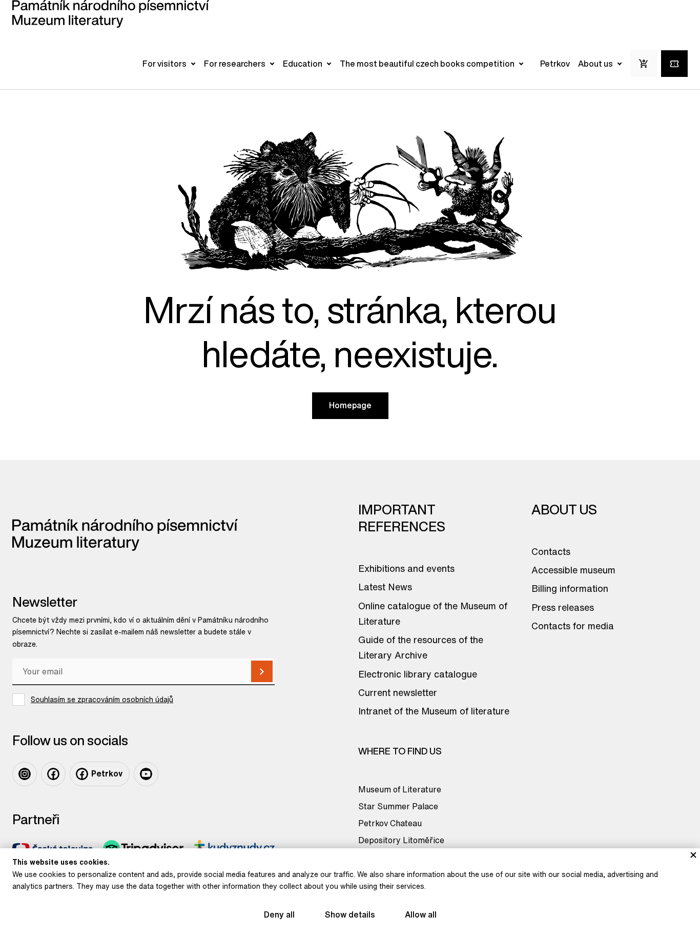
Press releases (562, 607)
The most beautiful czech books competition (427, 63)
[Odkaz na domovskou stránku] (110, 14)
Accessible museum (573, 569)
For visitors (164, 63)
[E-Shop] (643, 63)
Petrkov (555, 63)
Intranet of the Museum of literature (433, 710)
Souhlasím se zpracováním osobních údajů (102, 699)
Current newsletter (397, 692)
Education (302, 63)
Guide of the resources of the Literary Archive (420, 647)
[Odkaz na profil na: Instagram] (24, 774)
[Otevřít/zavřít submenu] (193, 63)
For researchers (234, 63)
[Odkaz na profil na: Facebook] (53, 774)
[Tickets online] (674, 63)
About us (595, 63)
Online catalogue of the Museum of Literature (432, 613)
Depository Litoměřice (401, 840)
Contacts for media (572, 625)
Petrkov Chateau (390, 823)
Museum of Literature (399, 789)
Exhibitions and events (406, 568)
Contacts (550, 551)
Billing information (569, 588)
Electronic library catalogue (417, 674)
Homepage (350, 405)
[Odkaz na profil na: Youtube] (146, 774)
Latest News (385, 586)
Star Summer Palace (398, 806)
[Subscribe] (262, 671)
